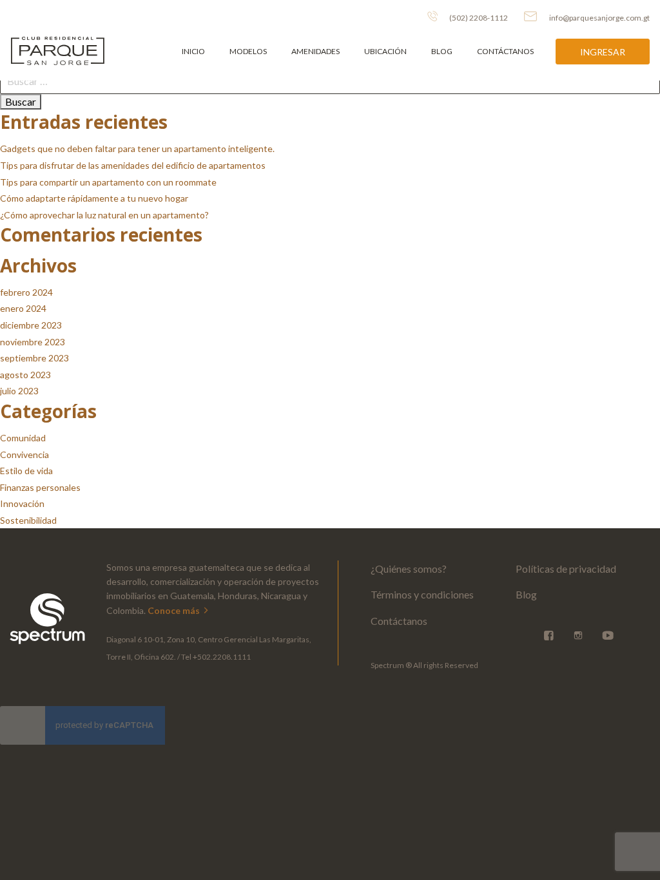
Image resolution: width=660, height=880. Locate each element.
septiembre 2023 (34, 357)
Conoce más (175, 610)
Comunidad (23, 437)
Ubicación (385, 51)
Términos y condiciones (422, 594)
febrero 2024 (26, 292)
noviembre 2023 (32, 341)
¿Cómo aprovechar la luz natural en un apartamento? (104, 214)
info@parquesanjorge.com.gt (599, 18)
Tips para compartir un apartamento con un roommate (108, 182)
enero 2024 (23, 308)
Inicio (193, 51)
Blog (441, 51)
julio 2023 (19, 390)
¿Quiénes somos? (409, 568)
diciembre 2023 (31, 325)
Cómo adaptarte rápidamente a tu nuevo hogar (94, 198)
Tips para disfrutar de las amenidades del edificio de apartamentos (133, 165)
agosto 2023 (25, 374)
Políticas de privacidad (566, 568)
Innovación (22, 503)
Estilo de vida (26, 470)
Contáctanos (505, 51)
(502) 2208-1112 (478, 18)
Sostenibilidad (28, 520)
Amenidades (315, 51)
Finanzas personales (40, 487)
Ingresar (602, 51)
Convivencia (24, 454)
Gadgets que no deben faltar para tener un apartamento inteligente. (137, 148)
